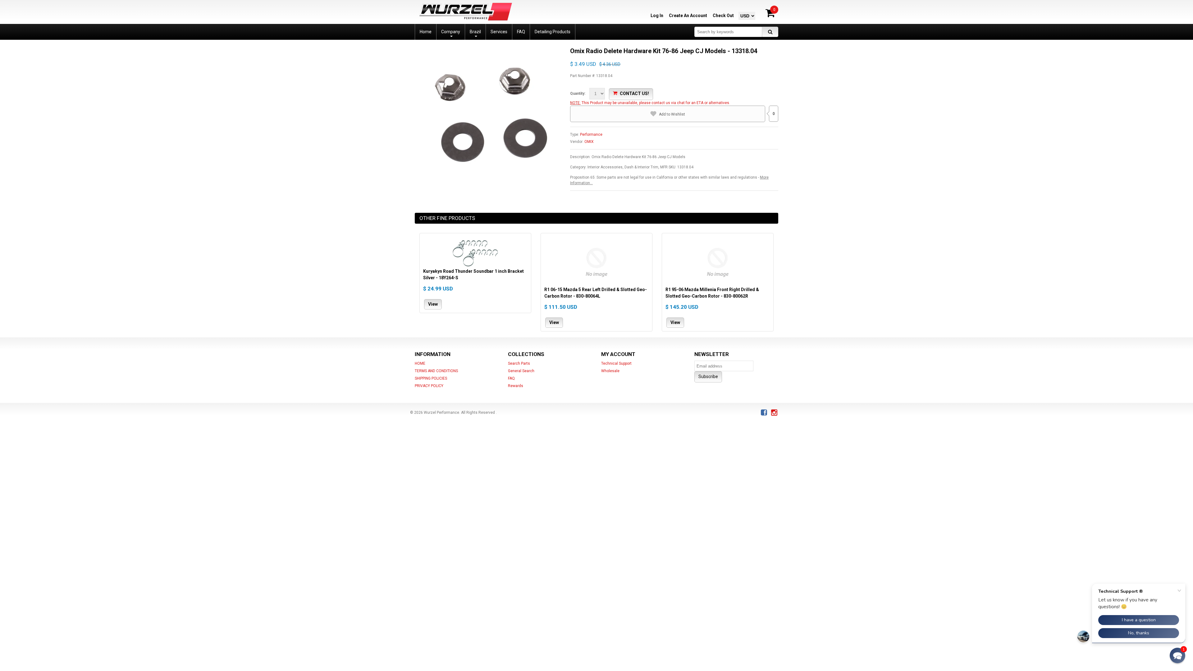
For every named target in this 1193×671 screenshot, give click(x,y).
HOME (420, 363)
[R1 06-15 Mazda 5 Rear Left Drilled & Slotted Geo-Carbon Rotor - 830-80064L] (596, 261)
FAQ (511, 378)
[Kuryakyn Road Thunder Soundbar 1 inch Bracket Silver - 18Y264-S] (475, 252)
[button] (1177, 655)
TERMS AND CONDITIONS (436, 371)
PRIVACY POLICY (429, 386)
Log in (657, 15)
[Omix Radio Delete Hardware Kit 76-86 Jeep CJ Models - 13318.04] (488, 50)
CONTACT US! (634, 93)
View (433, 303)
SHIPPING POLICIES (431, 378)
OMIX (589, 141)
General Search (521, 371)
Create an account (688, 15)
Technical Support (616, 363)
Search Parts (519, 363)
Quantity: (577, 93)
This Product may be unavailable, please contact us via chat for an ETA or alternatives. (656, 103)
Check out (723, 15)
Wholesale (610, 371)
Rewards (515, 386)
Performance (591, 134)
